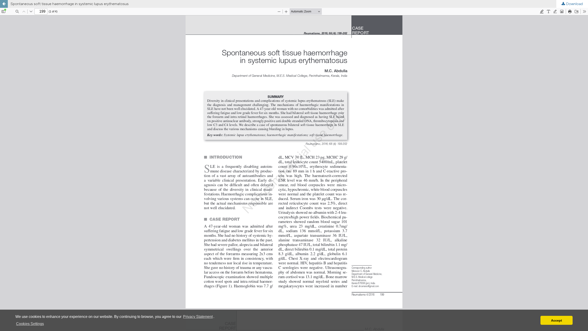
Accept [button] (556, 320)
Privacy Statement (198, 317)
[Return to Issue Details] (4, 4)
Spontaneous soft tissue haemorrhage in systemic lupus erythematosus (70, 4)
